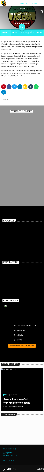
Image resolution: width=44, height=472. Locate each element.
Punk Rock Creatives (12, 137)
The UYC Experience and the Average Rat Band (24, 229)
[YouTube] (4, 460)
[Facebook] (13, 460)
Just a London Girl (15, 399)
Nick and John (20, 288)
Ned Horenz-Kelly (22, 278)
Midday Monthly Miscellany (15, 166)
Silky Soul (7, 194)
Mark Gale (18, 268)
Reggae (22, 9)
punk (6, 134)
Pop (5, 395)
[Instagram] (11, 460)
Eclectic (6, 434)
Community (9, 162)
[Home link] (3, 3)
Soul (6, 190)
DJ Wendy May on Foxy (26, 250)
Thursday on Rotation (11, 438)
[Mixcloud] (9, 460)
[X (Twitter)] (6, 460)
